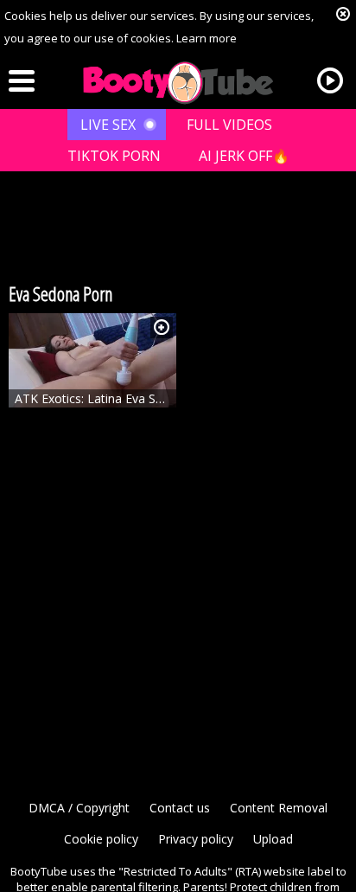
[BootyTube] (178, 83)
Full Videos (229, 124)
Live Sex (108, 124)
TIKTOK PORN (114, 155)
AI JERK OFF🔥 (244, 155)
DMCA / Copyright (79, 807)
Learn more (206, 38)
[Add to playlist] (161, 327)
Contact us (179, 807)
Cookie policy (101, 839)
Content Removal (278, 807)
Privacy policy (195, 839)
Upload (273, 839)
